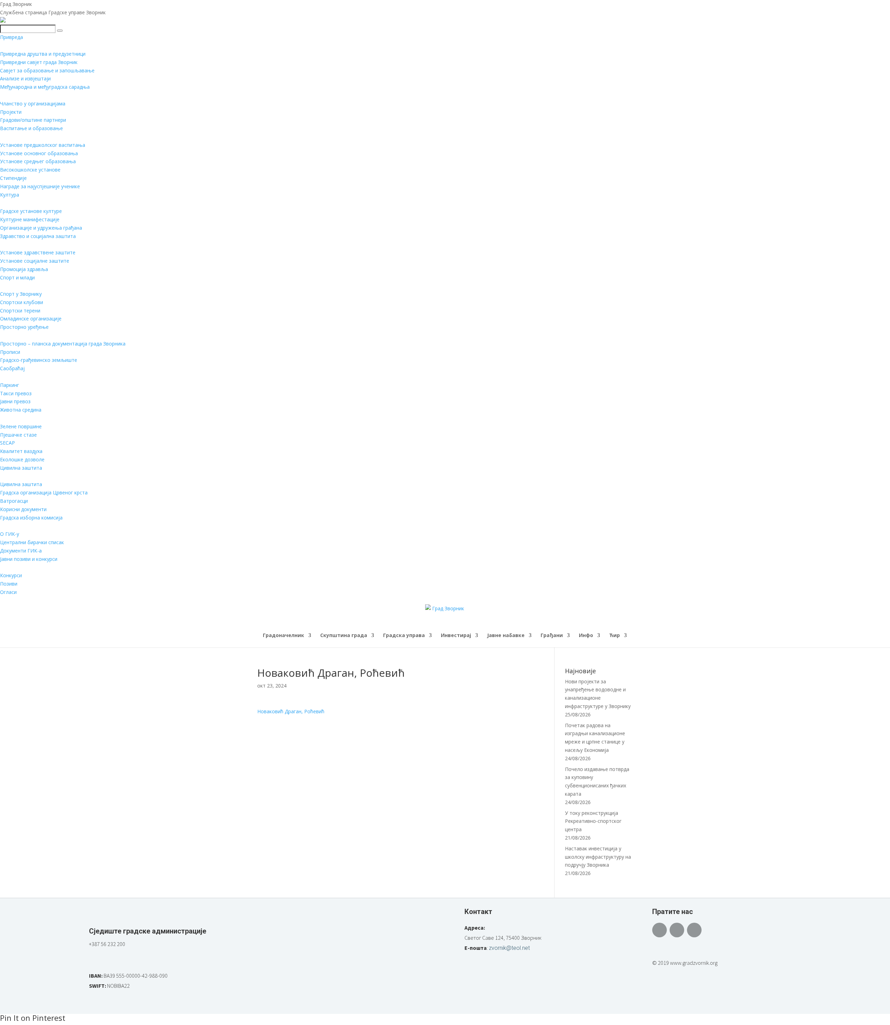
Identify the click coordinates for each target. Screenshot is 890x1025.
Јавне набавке (506, 635)
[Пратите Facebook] (659, 930)
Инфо (586, 635)
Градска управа (404, 635)
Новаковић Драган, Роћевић (290, 711)
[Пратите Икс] (677, 930)
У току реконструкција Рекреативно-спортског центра (593, 821)
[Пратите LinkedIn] (694, 930)
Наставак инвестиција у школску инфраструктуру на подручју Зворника (598, 856)
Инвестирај (456, 635)
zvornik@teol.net (509, 948)
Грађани (552, 635)
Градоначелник (283, 635)
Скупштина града (343, 635)
